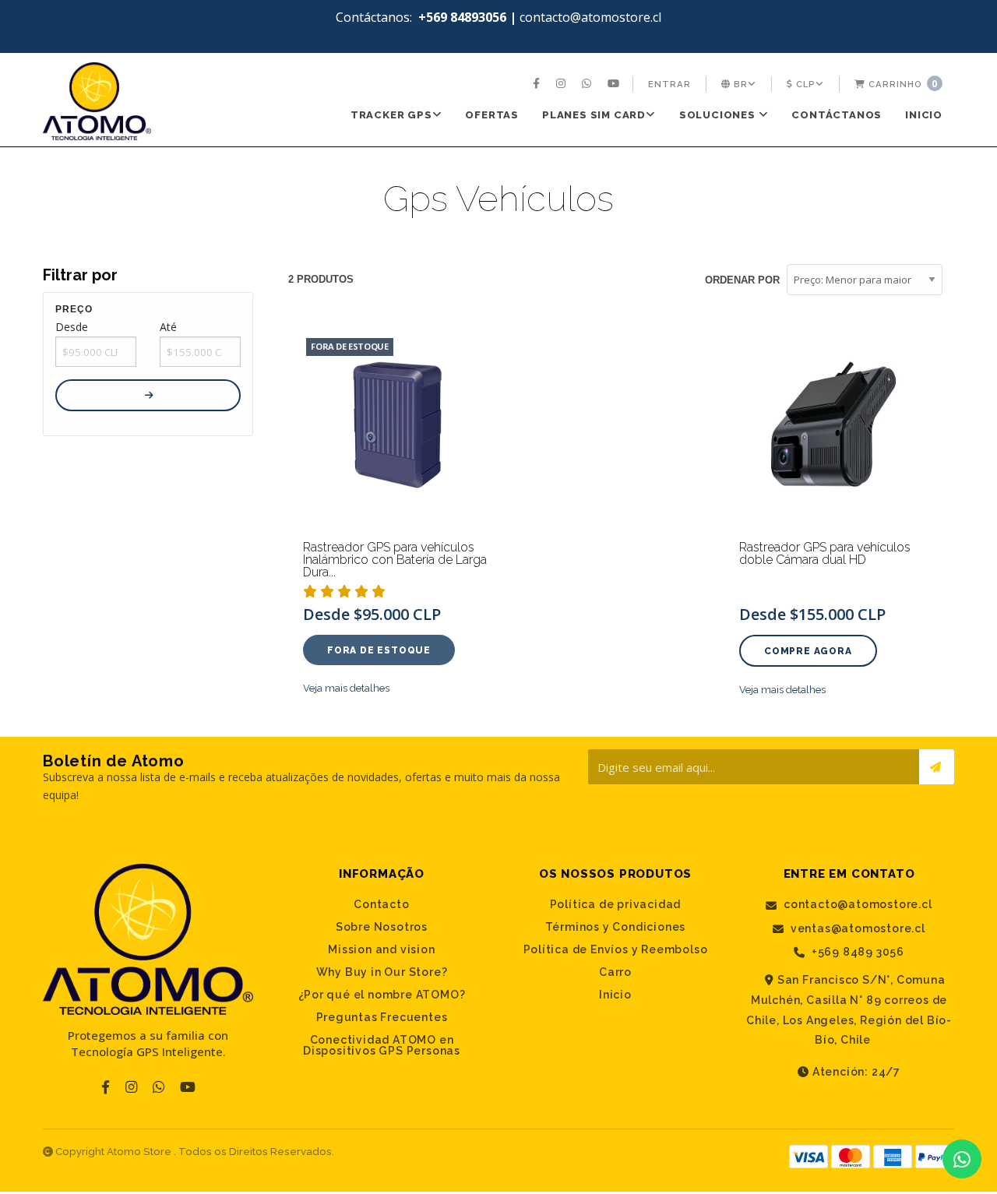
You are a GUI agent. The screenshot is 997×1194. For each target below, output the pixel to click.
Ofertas (492, 115)
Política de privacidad (616, 904)
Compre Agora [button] (808, 651)
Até (168, 326)
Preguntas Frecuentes (382, 1017)
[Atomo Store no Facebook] (538, 84)
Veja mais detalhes (346, 688)
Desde (71, 326)
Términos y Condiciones (615, 926)
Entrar (669, 84)
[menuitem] (538, 84)
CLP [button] (804, 84)
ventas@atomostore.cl (856, 929)
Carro (615, 972)
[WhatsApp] (588, 84)
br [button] (739, 84)
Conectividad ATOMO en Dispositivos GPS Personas (381, 1045)
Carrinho (901, 83)
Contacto (381, 904)
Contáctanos (836, 115)
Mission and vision (381, 949)
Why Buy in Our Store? (382, 972)
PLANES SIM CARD (594, 115)
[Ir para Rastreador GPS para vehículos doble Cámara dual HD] (833, 429)
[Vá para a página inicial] (97, 101)
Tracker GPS (391, 115)
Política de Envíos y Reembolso (615, 949)
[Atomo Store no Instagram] (563, 84)
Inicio (923, 115)
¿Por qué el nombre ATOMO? (382, 994)
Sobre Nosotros (382, 926)
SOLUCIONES (719, 115)
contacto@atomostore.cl (856, 904)
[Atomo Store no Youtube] (615, 84)
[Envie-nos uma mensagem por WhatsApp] (961, 1158)
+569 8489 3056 (856, 952)
